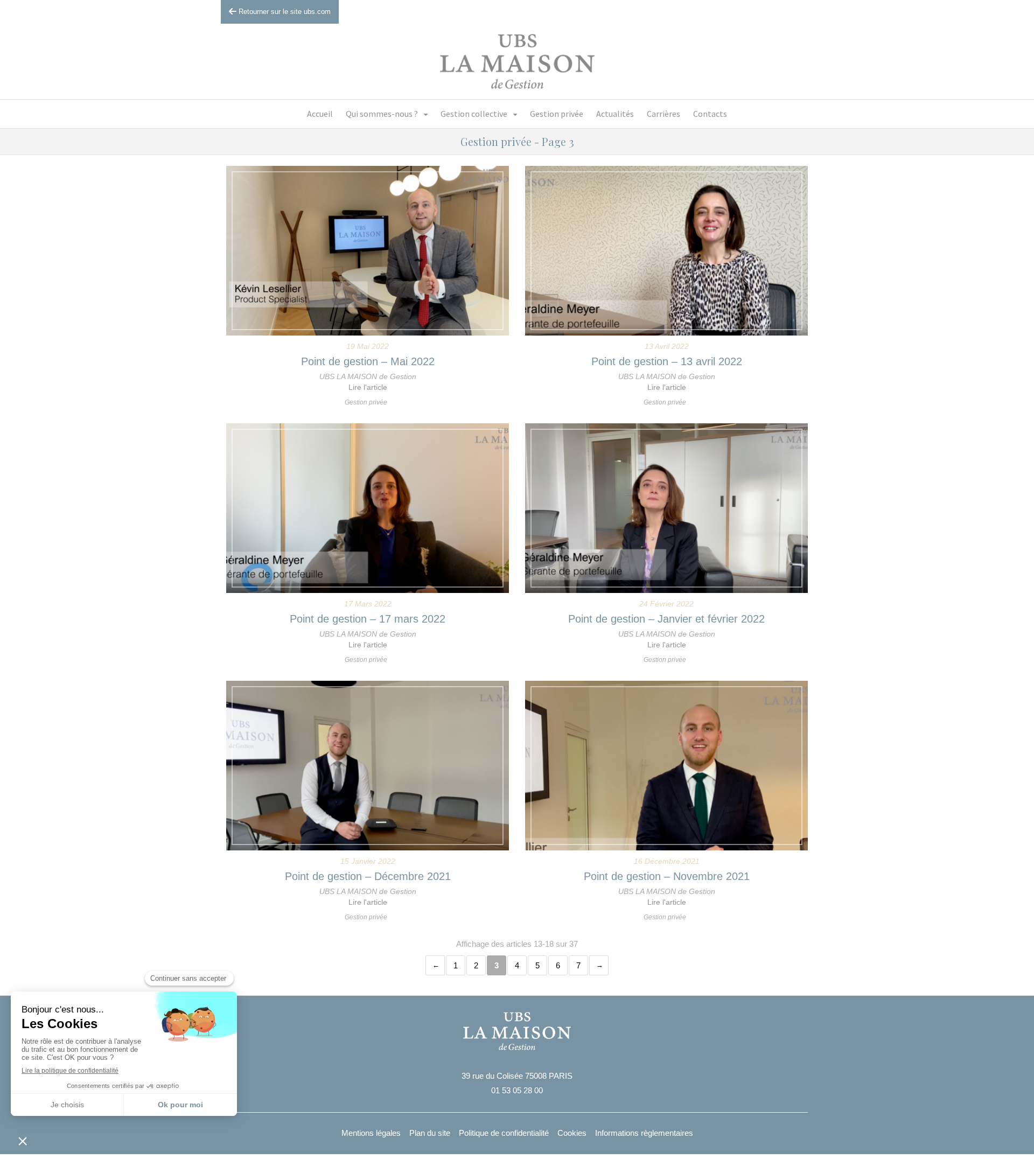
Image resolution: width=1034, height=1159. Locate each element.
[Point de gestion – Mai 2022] (367, 251)
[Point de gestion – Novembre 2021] (666, 765)
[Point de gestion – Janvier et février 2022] (666, 508)
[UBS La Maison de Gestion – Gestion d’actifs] (517, 61)
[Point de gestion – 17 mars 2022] (367, 508)
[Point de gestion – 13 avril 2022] (666, 251)
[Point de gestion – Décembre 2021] (367, 765)
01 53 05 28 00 (517, 1090)
